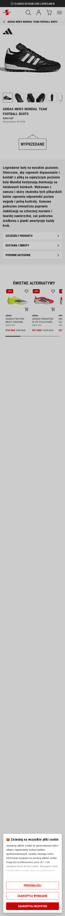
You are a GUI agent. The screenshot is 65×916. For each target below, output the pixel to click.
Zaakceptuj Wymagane (32, 896)
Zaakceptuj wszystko (32, 906)
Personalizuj (32, 885)
